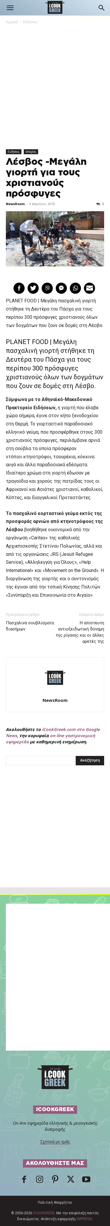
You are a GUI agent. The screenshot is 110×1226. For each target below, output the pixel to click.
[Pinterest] (55, 1181)
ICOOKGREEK (44, 1213)
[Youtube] (86, 1181)
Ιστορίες (31, 152)
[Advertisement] (55, 839)
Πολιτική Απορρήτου (55, 1202)
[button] (10, 8)
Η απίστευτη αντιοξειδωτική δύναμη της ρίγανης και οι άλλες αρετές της (80, 632)
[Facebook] (24, 1181)
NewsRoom (15, 204)
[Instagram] (39, 1181)
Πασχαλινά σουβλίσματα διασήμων (30, 626)
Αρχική (12, 21)
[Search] (102, 8)
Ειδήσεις (30, 21)
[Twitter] (71, 1181)
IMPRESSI (84, 1219)
